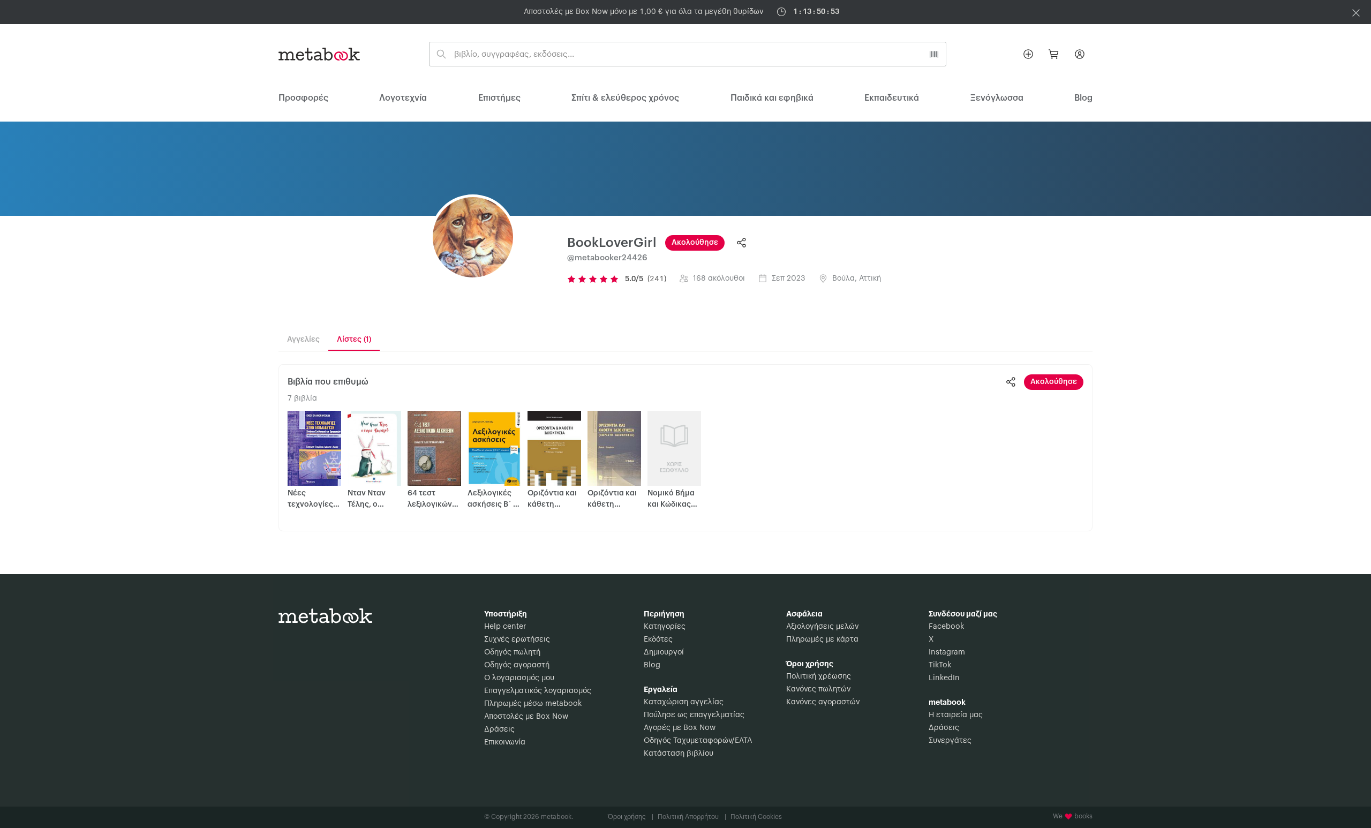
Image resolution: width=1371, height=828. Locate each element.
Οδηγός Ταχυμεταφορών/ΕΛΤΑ (698, 740)
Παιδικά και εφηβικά (771, 98)
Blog (652, 665)
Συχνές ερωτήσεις (517, 639)
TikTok (940, 665)
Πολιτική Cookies (756, 817)
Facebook (946, 626)
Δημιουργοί (664, 652)
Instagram (947, 652)
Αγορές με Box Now (679, 728)
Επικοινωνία (504, 742)
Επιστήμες (499, 98)
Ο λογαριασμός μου (519, 678)
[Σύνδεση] (1080, 54)
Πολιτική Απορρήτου (692, 817)
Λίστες (354, 339)
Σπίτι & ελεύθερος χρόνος (625, 98)
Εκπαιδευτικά (891, 98)
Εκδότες (658, 639)
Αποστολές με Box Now (526, 716)
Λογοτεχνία (403, 98)
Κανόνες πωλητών (818, 689)
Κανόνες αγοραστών (823, 702)
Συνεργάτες (950, 740)
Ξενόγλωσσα (996, 98)
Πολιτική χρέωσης (818, 676)
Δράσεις (499, 729)
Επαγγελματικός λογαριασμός (537, 691)
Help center (505, 626)
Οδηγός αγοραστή (516, 665)
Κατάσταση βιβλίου (678, 753)
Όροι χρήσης (630, 817)
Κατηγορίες (665, 626)
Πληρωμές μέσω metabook (533, 703)
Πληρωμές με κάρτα (822, 639)
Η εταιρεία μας (956, 715)
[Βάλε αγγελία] (1028, 54)
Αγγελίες (303, 339)
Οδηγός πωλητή (512, 652)
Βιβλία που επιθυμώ (328, 382)
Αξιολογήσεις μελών (822, 626)
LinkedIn (944, 678)
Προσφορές (303, 98)
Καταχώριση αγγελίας (684, 702)
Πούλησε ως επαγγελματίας (694, 715)
